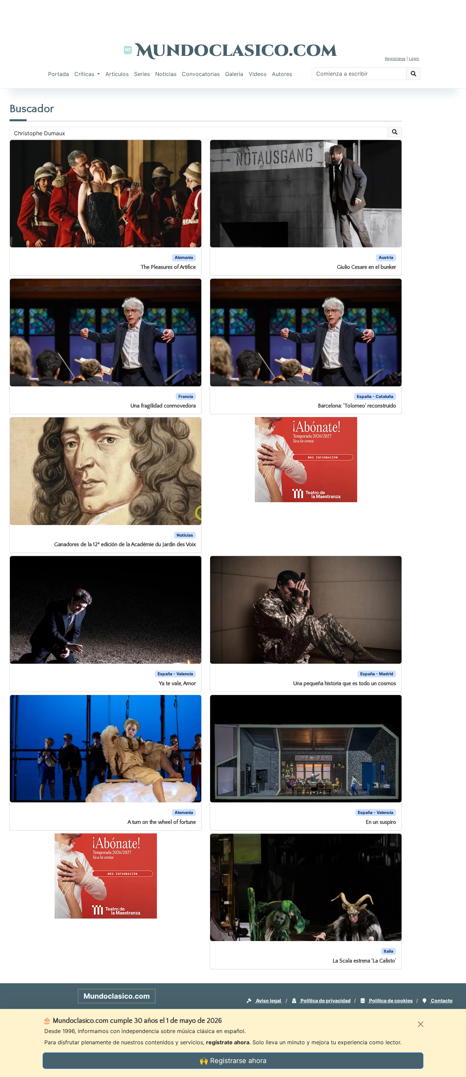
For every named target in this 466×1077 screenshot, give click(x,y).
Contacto (441, 1000)
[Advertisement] (233, 15)
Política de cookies (390, 1000)
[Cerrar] (421, 1024)
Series (142, 74)
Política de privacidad (325, 1000)
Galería (234, 74)
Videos (257, 74)
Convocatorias (201, 74)
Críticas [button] (85, 74)
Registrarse (395, 58)
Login (414, 58)
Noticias (165, 74)
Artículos (117, 74)
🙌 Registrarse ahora (233, 1061)
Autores (282, 74)
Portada (58, 74)
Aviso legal (268, 1000)
